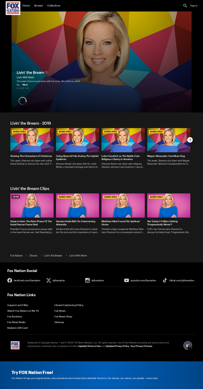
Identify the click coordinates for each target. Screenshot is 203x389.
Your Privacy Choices (141, 346)
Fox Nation (16, 255)
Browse (38, 5)
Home (26, 5)
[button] (185, 5)
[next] (190, 140)
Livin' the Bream (30, 72)
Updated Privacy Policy (117, 346)
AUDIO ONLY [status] (19, 131)
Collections (53, 5)
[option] (33, 150)
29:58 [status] (16, 196)
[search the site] (185, 5)
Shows (33, 255)
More (25, 85)
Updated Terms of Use (89, 346)
